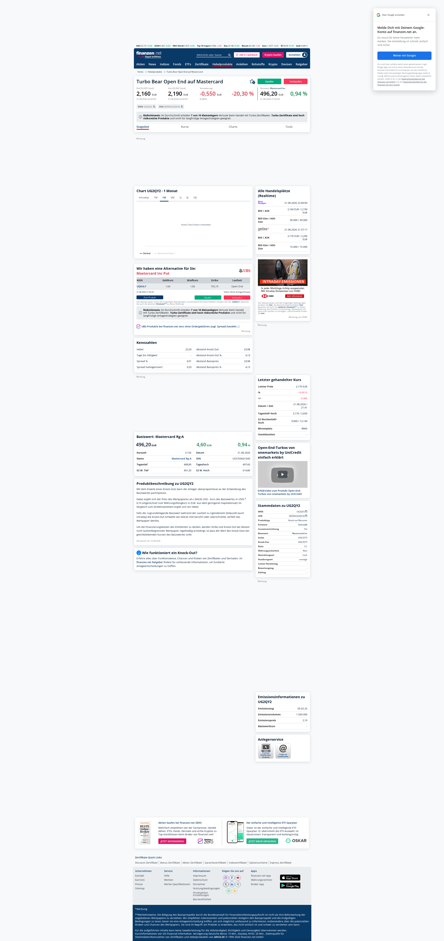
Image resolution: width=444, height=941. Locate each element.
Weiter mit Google (404, 55)
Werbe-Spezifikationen (177, 884)
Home (140, 71)
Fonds (177, 64)
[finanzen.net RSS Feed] (235, 891)
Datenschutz (200, 880)
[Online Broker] (149, 56)
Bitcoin (245, 46)
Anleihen (242, 64)
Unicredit (302, 524)
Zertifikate (201, 64)
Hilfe (166, 876)
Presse (139, 884)
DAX (138, 46)
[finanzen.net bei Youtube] (238, 878)
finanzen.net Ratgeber (149, 562)
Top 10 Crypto (203, 46)
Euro (264, 46)
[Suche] (229, 55)
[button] (247, 55)
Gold (298, 46)
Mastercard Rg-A (181, 458)
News (152, 64)
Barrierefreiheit (202, 899)
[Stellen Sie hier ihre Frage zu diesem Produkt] (283, 751)
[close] (428, 15)
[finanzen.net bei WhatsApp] (229, 891)
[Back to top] (303, 937)
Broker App (257, 884)
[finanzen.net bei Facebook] (232, 878)
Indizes (164, 64)
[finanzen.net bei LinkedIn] (232, 884)
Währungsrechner (261, 880)
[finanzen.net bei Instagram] (226, 878)
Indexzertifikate (238, 862)
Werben (168, 880)
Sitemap (140, 888)
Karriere (140, 880)
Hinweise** (161, 304)
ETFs (188, 64)
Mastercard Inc (277, 88)
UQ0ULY (141, 286)
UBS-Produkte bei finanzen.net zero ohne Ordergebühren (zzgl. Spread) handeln (189, 326)
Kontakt (139, 876)
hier (271, 305)
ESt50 (157, 46)
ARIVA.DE (219, 937)
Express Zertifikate (280, 862)
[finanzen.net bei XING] (238, 884)
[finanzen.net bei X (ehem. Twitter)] (226, 884)
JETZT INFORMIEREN (172, 841)
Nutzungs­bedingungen (206, 888)
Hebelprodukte (222, 64)
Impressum (199, 876)
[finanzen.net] (148, 53)
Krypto (273, 64)
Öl (282, 46)
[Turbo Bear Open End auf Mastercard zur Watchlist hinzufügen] (252, 81)
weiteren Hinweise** (287, 307)
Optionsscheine (258, 862)
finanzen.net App (261, 876)
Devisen (286, 64)
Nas (226, 46)
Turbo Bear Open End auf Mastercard (184, 71)
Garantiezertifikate (215, 862)
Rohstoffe (258, 64)
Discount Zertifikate (146, 862)
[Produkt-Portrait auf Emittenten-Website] (266, 757)
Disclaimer (199, 884)
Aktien (140, 64)
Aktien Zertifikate (192, 862)
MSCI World (178, 46)
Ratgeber (302, 64)
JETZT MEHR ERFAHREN (262, 841)
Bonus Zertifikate (170, 862)
